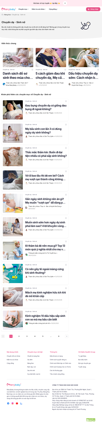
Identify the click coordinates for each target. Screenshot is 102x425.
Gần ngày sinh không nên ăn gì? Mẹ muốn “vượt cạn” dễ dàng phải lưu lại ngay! (45, 201)
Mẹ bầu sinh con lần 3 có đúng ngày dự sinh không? (43, 130)
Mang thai (7, 14)
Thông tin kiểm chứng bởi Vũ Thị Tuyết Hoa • (43, 253)
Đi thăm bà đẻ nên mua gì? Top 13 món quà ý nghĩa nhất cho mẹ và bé (45, 248)
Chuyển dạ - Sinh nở (18, 14)
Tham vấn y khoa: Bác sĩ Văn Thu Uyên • (41, 136)
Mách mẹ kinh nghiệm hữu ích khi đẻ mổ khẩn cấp (45, 294)
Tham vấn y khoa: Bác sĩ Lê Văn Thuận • (41, 113)
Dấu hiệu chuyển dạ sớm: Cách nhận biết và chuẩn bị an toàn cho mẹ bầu (84, 76)
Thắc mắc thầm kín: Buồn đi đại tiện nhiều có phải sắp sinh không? (46, 154)
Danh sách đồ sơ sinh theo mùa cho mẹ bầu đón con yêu (17, 76)
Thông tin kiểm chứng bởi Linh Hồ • (39, 323)
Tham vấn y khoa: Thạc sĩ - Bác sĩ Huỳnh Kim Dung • (45, 206)
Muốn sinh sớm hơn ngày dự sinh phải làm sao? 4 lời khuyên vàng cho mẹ (45, 224)
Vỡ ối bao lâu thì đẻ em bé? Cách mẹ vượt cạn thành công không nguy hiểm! (44, 177)
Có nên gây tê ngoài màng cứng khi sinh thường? (44, 271)
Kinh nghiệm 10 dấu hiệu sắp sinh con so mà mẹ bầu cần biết (45, 317)
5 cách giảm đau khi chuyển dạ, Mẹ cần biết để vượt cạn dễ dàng (50, 76)
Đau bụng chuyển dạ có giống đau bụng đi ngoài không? (45, 107)
